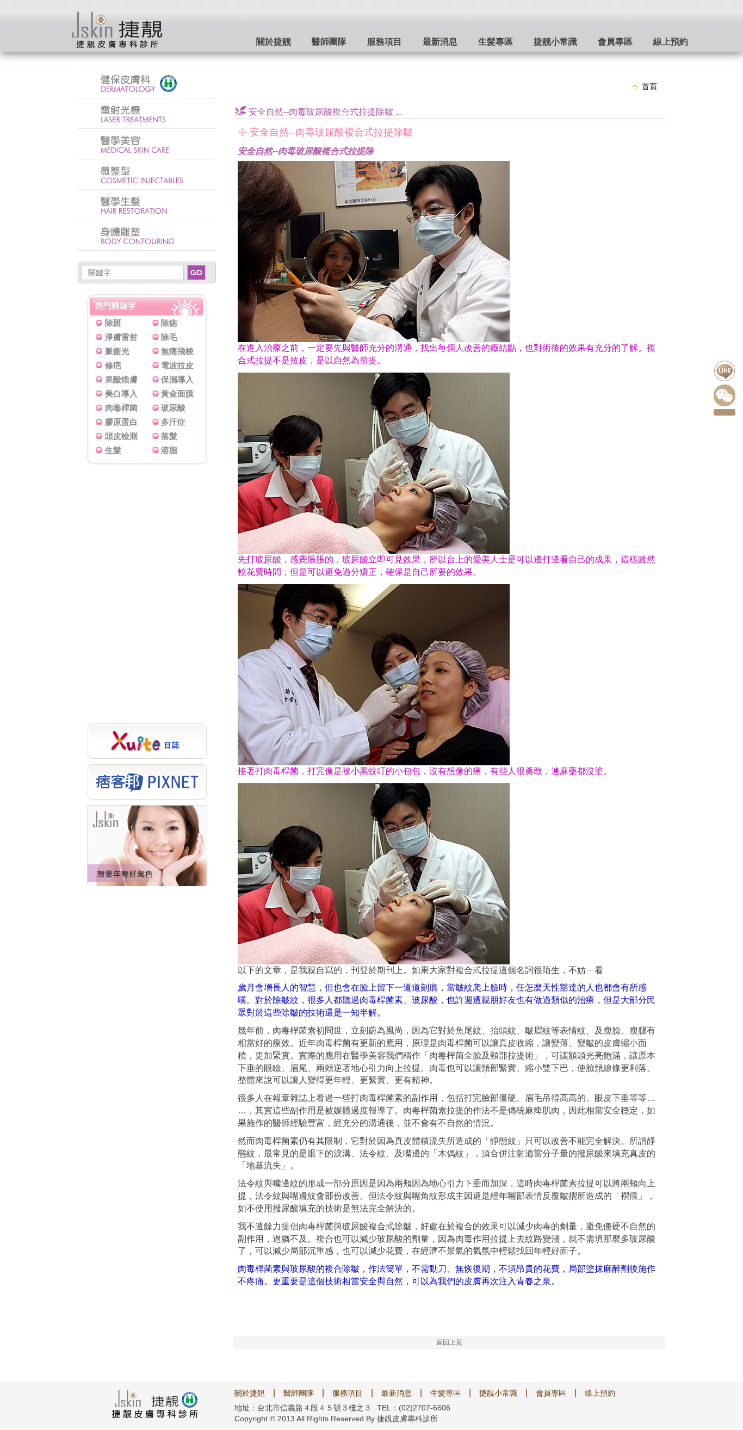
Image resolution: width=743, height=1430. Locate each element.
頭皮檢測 (121, 436)
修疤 (113, 365)
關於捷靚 (249, 1393)
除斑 (113, 322)
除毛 (169, 337)
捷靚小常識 (498, 1393)
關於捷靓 (273, 41)
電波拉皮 (177, 365)
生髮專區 (495, 41)
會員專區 (615, 41)
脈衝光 (117, 351)
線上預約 (670, 41)
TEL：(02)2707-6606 (413, 1407)
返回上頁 (449, 1342)
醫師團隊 (329, 41)
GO (196, 272)
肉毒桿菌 (121, 407)
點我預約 (724, 412)
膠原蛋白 (121, 421)
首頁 (649, 86)
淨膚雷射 (121, 337)
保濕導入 (177, 379)
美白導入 (121, 393)
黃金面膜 (177, 393)
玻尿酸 (173, 407)
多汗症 (173, 421)
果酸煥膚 (121, 379)
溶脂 (169, 450)
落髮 (169, 436)
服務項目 (384, 41)
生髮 (113, 450)
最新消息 (440, 41)
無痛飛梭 (177, 351)
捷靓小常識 (555, 41)
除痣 (169, 322)
